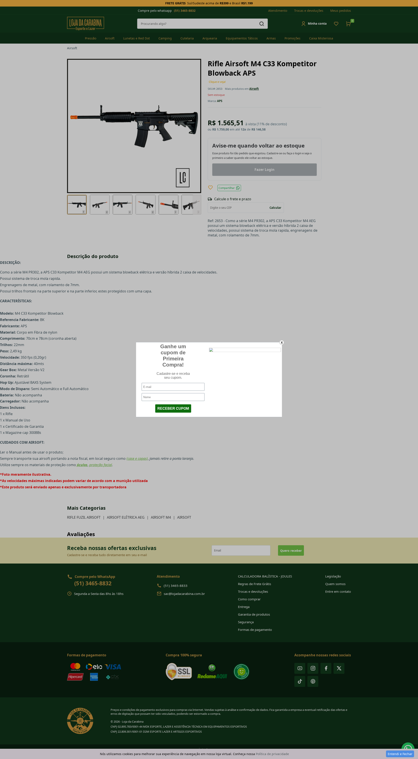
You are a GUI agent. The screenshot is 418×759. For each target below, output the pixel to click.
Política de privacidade (272, 754)
